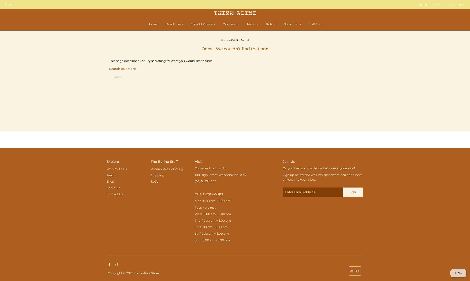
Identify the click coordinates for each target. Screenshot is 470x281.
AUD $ (434, 4)
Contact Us (114, 194)
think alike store (146, 273)
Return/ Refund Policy (167, 169)
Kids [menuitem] (269, 24)
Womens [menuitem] (229, 24)
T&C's (154, 181)
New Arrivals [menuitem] (174, 24)
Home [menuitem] (153, 24)
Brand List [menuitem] (291, 24)
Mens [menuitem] (250, 24)
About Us (113, 188)
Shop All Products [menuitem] (203, 24)
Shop (110, 181)
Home (225, 40)
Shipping (157, 175)
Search (111, 175)
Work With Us (116, 169)
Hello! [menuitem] (313, 24)
